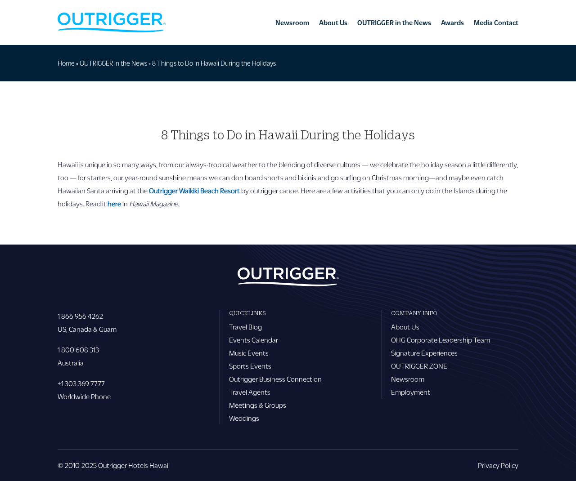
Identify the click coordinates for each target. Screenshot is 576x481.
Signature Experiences (424, 352)
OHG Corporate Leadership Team (440, 339)
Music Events (249, 352)
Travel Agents (249, 392)
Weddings (244, 418)
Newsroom (292, 22)
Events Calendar (253, 339)
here (114, 203)
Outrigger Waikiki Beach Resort (194, 190)
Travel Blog (245, 326)
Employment (410, 392)
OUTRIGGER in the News (394, 22)
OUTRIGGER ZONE (419, 366)
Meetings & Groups (257, 405)
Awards (452, 22)
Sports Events (250, 366)
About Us (333, 22)
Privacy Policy (498, 465)
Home (66, 63)
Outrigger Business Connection (275, 379)
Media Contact (496, 22)
